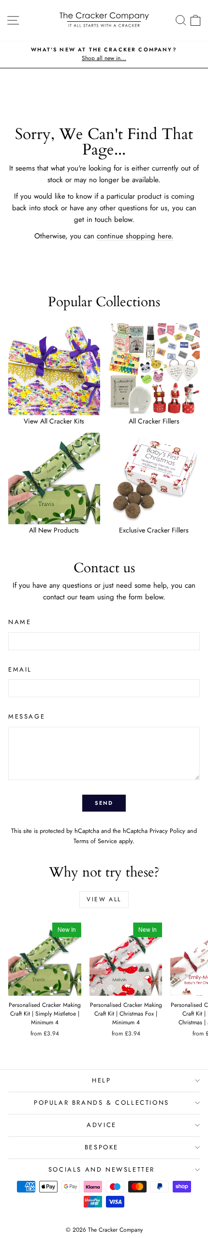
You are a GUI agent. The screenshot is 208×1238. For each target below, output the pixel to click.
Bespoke (102, 1147)
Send (104, 803)
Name (19, 622)
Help (101, 1080)
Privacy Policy (167, 830)
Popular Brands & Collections (101, 1102)
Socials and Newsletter (101, 1169)
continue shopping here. (135, 236)
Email (20, 669)
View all (104, 899)
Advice (102, 1124)
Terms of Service (95, 841)
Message (26, 716)
